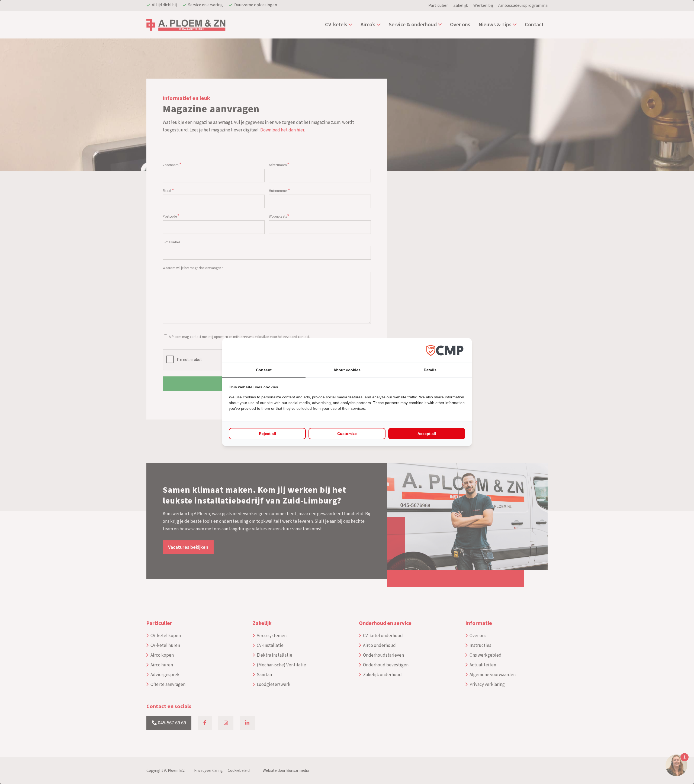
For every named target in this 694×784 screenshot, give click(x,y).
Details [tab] (430, 370)
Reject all (267, 433)
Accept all (426, 433)
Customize (347, 433)
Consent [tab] (264, 370)
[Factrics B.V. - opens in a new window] (445, 350)
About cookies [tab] (347, 370)
